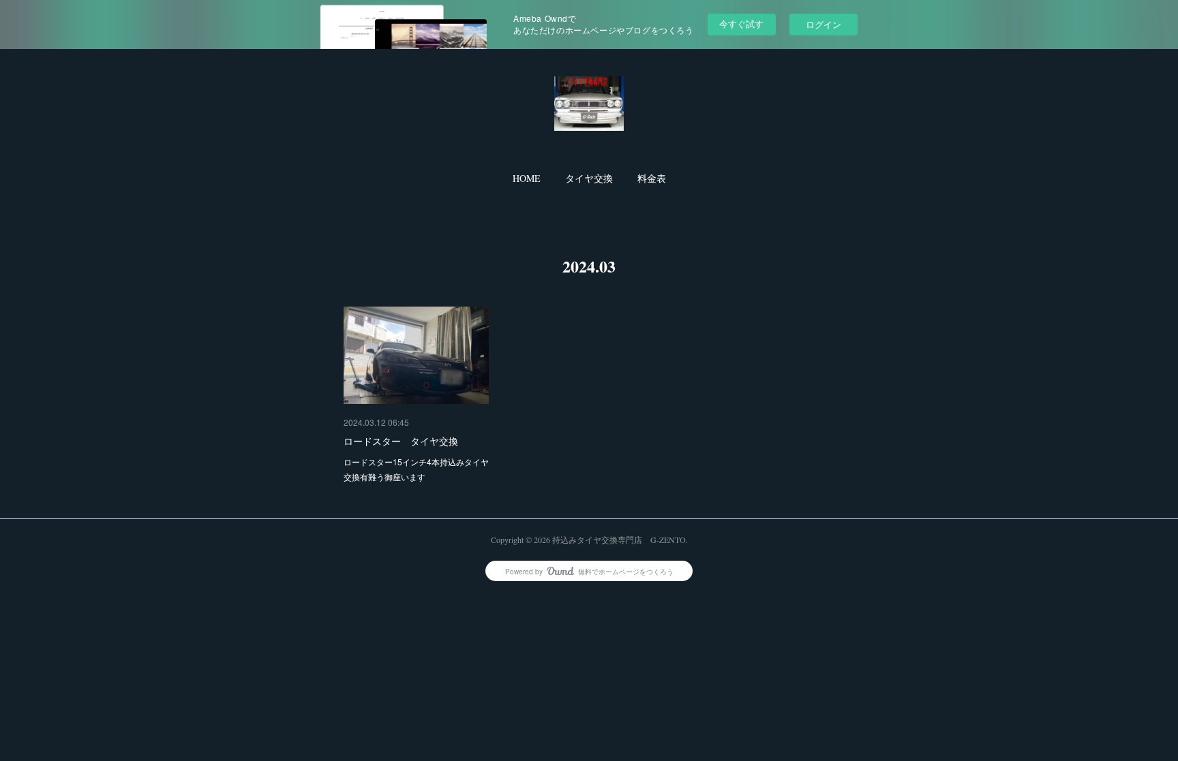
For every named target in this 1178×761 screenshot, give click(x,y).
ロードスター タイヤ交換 (401, 441)
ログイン (823, 24)
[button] (527, 178)
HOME (527, 178)
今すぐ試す (741, 23)
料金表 (651, 178)
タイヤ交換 (589, 178)
